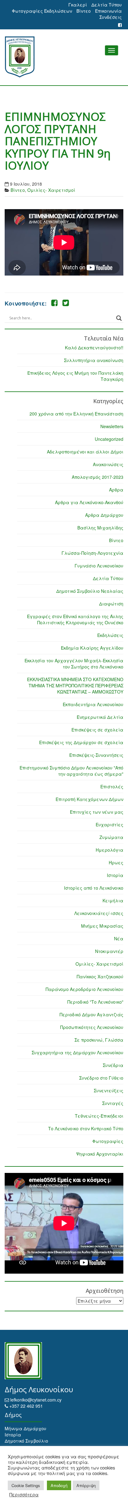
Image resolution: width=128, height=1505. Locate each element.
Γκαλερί (77, 5)
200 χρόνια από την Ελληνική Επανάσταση (76, 414)
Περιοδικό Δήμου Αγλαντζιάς (91, 1014)
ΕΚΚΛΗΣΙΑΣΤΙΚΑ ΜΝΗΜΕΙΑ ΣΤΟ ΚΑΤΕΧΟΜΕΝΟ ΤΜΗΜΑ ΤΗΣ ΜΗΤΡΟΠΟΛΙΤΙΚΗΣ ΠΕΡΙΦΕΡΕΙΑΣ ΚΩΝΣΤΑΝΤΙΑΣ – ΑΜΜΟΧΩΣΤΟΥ (75, 685)
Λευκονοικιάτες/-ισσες (98, 913)
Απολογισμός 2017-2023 (97, 477)
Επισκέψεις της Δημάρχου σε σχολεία (81, 742)
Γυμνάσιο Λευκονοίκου (99, 566)
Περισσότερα (24, 1494)
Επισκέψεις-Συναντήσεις (96, 755)
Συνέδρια (113, 1065)
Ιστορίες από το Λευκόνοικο (93, 888)
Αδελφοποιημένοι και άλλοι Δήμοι (85, 452)
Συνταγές (112, 1103)
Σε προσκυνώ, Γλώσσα (99, 1040)
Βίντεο (83, 11)
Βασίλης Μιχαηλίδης (100, 528)
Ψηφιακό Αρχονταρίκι (99, 1154)
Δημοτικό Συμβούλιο (26, 1441)
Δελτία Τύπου (106, 5)
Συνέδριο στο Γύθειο (101, 1078)
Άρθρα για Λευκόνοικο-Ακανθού (89, 502)
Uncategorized (109, 439)
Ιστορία (115, 875)
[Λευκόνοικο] (64, 57)
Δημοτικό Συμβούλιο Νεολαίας (89, 591)
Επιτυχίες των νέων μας (96, 812)
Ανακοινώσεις (108, 464)
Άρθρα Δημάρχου (104, 515)
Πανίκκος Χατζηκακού (100, 976)
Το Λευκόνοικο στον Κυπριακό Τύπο (85, 1128)
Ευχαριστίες (109, 824)
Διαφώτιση (111, 604)
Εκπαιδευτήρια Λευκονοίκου (93, 704)
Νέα (118, 938)
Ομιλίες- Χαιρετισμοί (51, 190)
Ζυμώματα (111, 837)
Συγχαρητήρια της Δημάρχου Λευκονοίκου (77, 1052)
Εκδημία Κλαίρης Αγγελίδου (92, 648)
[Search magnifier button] (119, 318)
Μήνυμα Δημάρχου (25, 1428)
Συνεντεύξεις (108, 1090)
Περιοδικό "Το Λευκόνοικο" (95, 1002)
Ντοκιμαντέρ (109, 951)
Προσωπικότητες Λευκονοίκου (91, 1027)
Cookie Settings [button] (25, 1485)
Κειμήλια (113, 900)
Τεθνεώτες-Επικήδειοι (99, 1116)
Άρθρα (116, 490)
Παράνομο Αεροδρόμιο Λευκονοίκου (84, 989)
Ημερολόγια (109, 850)
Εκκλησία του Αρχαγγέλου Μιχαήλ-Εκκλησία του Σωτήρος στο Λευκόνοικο (74, 663)
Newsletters (111, 426)
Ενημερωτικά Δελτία (100, 717)
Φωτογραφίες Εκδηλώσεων (42, 11)
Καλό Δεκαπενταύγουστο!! (94, 347)
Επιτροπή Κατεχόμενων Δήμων (89, 799)
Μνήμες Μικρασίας (102, 926)
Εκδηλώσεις (110, 635)
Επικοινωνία (108, 11)
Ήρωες (116, 862)
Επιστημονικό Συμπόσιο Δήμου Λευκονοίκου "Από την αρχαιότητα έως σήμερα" (71, 771)
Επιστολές (111, 786)
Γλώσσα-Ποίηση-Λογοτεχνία (92, 553)
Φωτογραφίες (107, 1141)
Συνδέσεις (110, 17)
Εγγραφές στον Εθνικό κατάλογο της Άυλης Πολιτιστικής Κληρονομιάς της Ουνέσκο (75, 619)
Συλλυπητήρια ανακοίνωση (93, 360)
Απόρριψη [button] (86, 1485)
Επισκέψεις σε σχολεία (97, 730)
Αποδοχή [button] (59, 1485)
